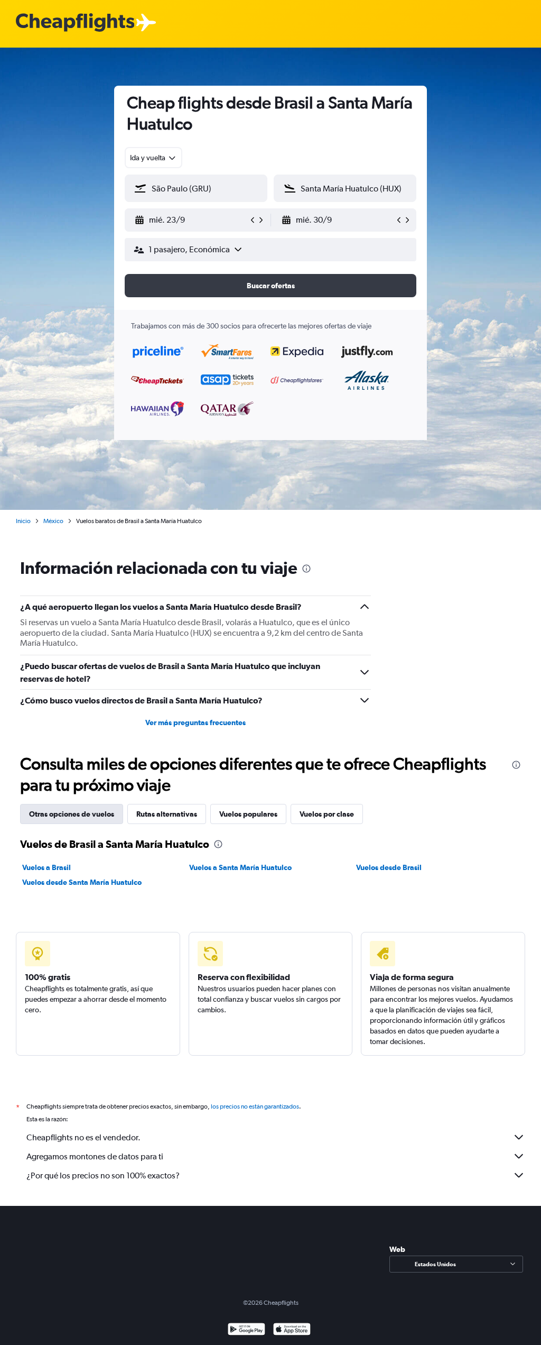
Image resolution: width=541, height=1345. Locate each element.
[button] (191, 220)
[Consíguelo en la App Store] (291, 1330)
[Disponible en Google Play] (246, 1330)
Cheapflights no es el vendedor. (83, 1137)
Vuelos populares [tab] (248, 814)
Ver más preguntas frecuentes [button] (195, 722)
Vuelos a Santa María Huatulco (240, 867)
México (53, 521)
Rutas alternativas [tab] (166, 814)
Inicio (23, 521)
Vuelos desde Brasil (389, 867)
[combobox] (153, 157)
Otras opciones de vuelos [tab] (71, 814)
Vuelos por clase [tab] (327, 814)
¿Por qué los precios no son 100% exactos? (103, 1175)
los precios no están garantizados (255, 1106)
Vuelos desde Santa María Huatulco (82, 882)
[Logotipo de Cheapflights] (75, 23)
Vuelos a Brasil (46, 867)
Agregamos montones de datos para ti (94, 1156)
